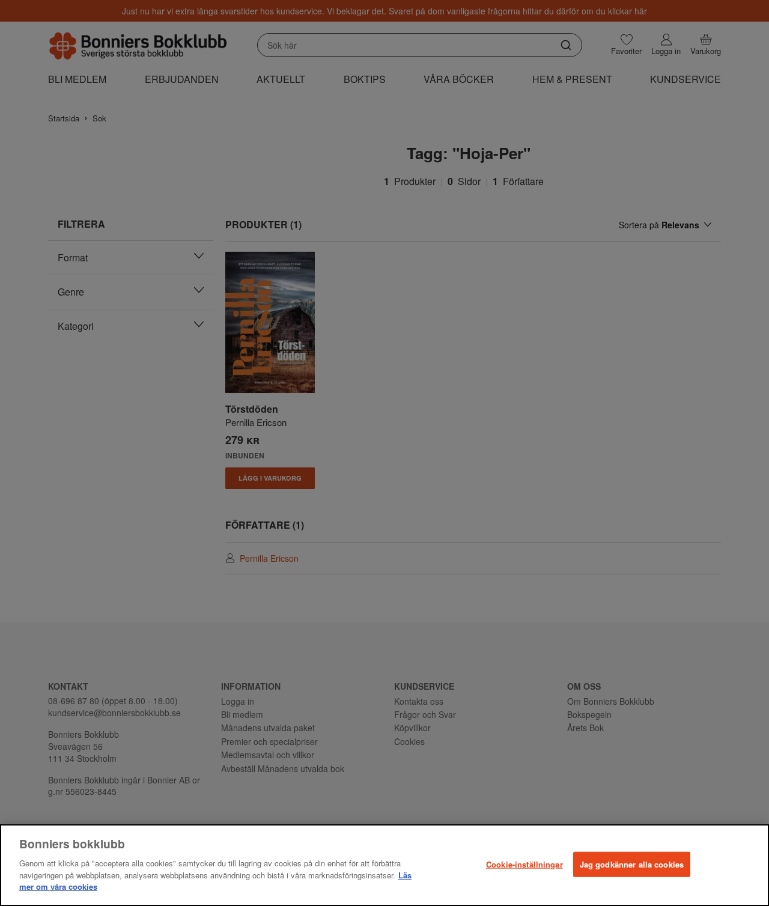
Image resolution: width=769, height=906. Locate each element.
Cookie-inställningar (524, 863)
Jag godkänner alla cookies (632, 863)
